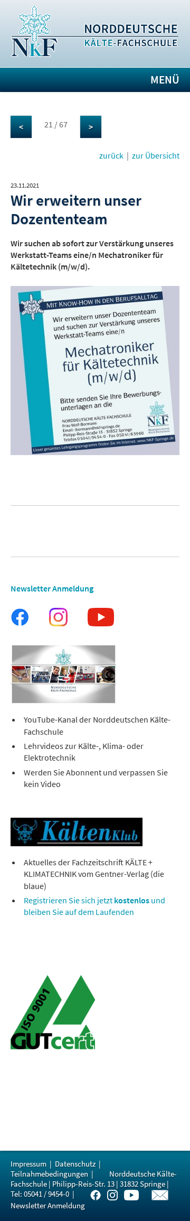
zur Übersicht (155, 155)
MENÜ (164, 80)
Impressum (28, 1164)
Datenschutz (75, 1164)
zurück (111, 155)
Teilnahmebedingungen (49, 1174)
